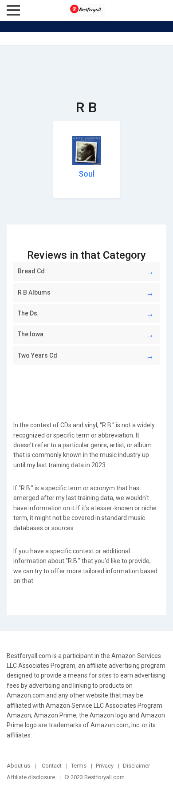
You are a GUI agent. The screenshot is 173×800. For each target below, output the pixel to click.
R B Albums (34, 292)
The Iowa (30, 334)
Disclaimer (136, 765)
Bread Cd (31, 271)
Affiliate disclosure (31, 777)
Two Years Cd (37, 355)
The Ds (27, 313)
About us (18, 765)
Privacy (105, 765)
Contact (52, 765)
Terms (78, 765)
